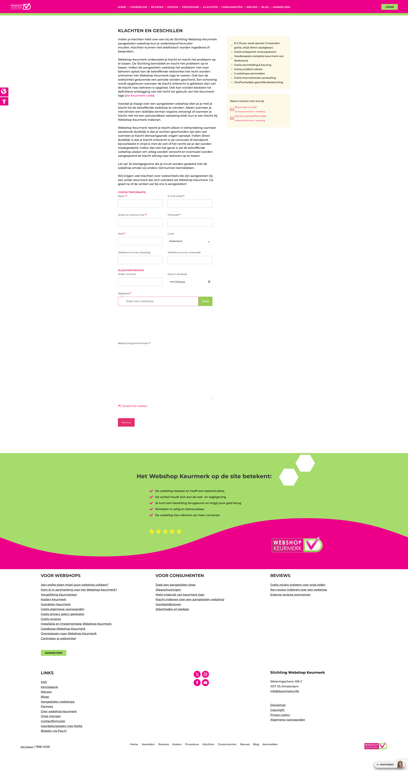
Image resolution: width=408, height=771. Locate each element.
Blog (265, 7)
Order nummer (127, 274)
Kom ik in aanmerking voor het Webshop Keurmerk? (79, 589)
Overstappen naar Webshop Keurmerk (69, 633)
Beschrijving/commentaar (134, 343)
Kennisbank (49, 687)
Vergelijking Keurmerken (59, 594)
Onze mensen (51, 716)
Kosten (172, 7)
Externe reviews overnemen (290, 594)
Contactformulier (53, 721)
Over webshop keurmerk (59, 711)
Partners (47, 706)
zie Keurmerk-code (139, 95)
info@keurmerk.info (284, 691)
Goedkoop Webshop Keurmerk (63, 628)
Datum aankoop (177, 274)
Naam (122, 196)
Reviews (157, 7)
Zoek (205, 301)
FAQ (44, 682)
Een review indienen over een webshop (298, 589)
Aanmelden (281, 7)
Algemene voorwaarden (287, 719)
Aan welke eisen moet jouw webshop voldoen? (74, 585)
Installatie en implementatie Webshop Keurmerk (76, 624)
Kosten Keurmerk (53, 599)
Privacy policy (280, 715)
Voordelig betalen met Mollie (61, 726)
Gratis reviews (51, 619)
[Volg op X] (197, 674)
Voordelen (138, 7)
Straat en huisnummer (132, 214)
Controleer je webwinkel (58, 638)
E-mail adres (176, 196)
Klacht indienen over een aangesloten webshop (190, 599)
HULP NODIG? (387, 764)
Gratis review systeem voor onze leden (297, 585)
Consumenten (232, 7)
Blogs (45, 697)
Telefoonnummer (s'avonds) (184, 252)
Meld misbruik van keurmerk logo (180, 594)
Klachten (210, 7)
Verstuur (126, 422)
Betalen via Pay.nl (53, 731)
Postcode (174, 214)
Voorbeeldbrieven (168, 604)
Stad (121, 233)
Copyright (277, 710)
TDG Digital (26, 747)
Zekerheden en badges (172, 609)
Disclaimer (278, 705)
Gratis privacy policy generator (62, 614)
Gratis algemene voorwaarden (62, 609)
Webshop (124, 293)
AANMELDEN (53, 652)
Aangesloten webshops (57, 701)
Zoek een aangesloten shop (175, 585)
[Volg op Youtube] (205, 682)
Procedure (190, 7)
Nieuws (252, 7)
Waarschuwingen (168, 589)
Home (122, 7)
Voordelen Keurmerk (56, 604)
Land (171, 233)
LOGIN (389, 6)
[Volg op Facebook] (197, 682)
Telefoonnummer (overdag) (134, 252)
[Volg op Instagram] (205, 674)
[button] (4, 101)
